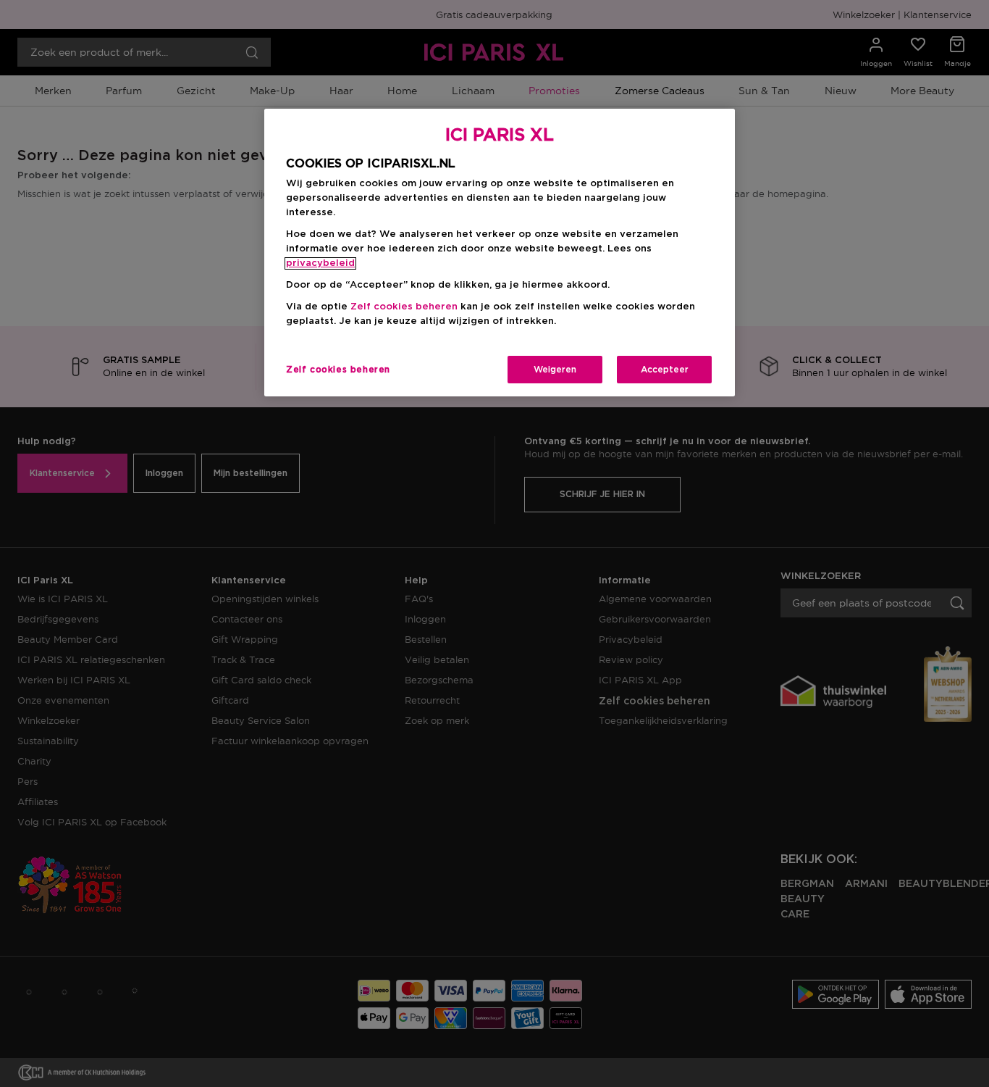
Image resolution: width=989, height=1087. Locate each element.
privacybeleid (320, 263)
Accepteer (665, 369)
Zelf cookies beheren (338, 369)
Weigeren (555, 369)
